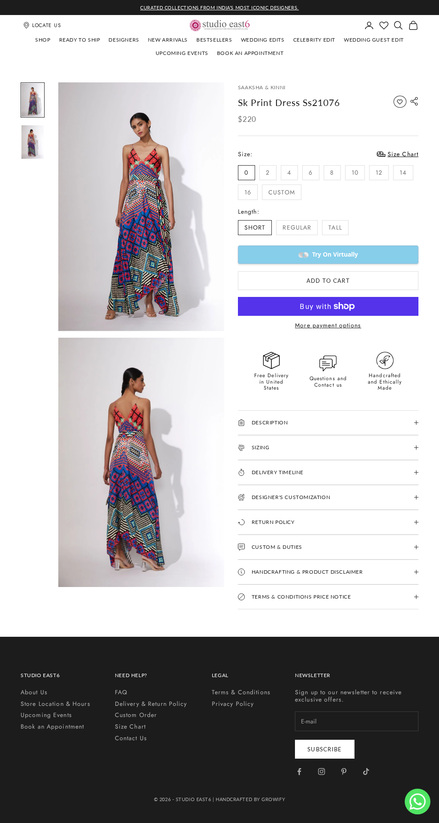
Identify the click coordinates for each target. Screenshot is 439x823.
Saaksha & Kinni (262, 87)
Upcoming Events (182, 53)
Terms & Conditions (241, 692)
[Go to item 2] (33, 142)
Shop (42, 39)
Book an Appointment (250, 53)
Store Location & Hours (55, 703)
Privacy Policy (233, 703)
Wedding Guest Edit (374, 39)
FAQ (121, 692)
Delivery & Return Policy (151, 703)
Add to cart (328, 280)
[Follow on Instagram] (321, 771)
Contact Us (131, 738)
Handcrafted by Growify (250, 799)
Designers (123, 39)
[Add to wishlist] (400, 102)
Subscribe (324, 749)
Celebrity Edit (314, 39)
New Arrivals (168, 39)
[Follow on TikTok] (366, 771)
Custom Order (136, 715)
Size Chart (130, 726)
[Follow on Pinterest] (344, 771)
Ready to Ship (79, 39)
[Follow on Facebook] (299, 771)
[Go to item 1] (33, 100)
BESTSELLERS (214, 39)
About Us (34, 692)
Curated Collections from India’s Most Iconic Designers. (219, 7)
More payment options (328, 325)
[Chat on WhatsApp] (417, 801)
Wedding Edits (263, 39)
